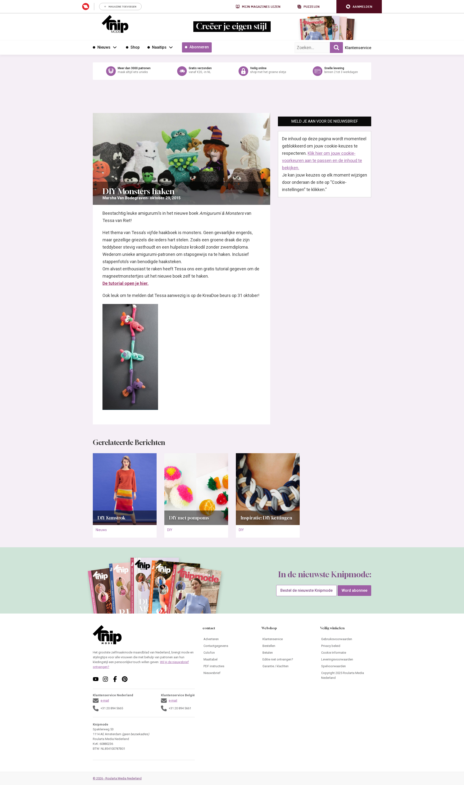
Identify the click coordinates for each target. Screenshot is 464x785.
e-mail (105, 700)
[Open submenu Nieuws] (114, 47)
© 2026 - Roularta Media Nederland (117, 778)
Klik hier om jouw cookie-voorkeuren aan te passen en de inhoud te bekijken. (322, 160)
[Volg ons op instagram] (105, 679)
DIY (169, 530)
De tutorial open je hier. (125, 283)
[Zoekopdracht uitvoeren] (336, 47)
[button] (359, 6)
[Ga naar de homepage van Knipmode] (115, 24)
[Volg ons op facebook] (115, 679)
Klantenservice (358, 47)
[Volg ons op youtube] (96, 679)
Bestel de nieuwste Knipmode (306, 590)
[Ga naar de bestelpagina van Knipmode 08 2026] (313, 30)
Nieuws (101, 530)
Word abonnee (354, 590)
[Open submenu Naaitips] (170, 47)
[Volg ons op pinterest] (125, 679)
